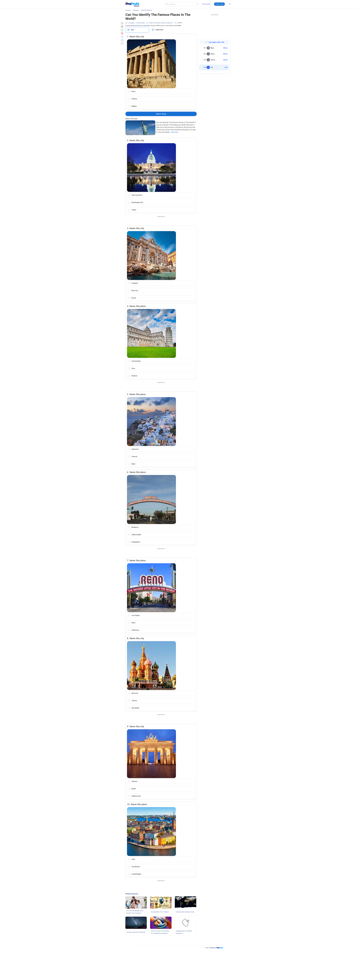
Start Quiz (161, 114)
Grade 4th (157, 23)
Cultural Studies (140, 23)
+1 (173, 23)
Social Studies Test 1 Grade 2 (160, 912)
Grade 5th (163, 23)
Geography (131, 23)
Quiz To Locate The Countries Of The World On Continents (160, 932)
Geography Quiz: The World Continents (184, 932)
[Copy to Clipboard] (122, 40)
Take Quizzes (206, 4)
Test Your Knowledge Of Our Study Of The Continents (134, 912)
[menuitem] (206, 4)
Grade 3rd (151, 23)
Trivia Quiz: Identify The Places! (135, 932)
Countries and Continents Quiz (185, 912)
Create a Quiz (219, 4)
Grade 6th (169, 23)
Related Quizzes (131, 894)
